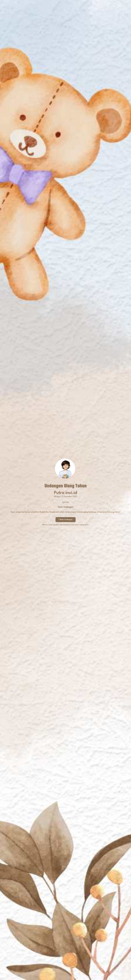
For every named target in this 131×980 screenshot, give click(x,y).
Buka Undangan (66, 519)
